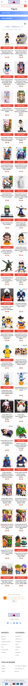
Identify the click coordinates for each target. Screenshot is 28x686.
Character (17, 652)
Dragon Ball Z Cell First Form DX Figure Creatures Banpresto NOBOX (7, 280)
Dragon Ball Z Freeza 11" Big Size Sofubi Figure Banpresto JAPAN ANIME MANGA (21, 196)
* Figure (3, 668)
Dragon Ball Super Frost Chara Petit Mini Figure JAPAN (21, 389)
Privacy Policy (4, 649)
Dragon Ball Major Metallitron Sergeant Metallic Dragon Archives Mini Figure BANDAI (7, 475)
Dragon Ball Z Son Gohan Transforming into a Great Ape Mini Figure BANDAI (7, 443)
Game (16, 644)
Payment (3, 639)
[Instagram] (7, 623)
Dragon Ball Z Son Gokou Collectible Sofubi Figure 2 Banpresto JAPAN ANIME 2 (21, 336)
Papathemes (22, 682)
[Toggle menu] (2, 2)
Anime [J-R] (18, 639)
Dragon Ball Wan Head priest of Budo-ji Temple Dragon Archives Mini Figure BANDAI (7, 167)
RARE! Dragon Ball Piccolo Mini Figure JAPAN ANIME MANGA (21, 224)
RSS (2, 647)
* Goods (3, 666)
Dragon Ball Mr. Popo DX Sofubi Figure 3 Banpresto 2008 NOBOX (7, 308)
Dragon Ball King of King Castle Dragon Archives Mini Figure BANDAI (21, 166)
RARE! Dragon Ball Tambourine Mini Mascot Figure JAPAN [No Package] (21, 446)
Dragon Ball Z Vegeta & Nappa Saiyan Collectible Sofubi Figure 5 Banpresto (7, 336)
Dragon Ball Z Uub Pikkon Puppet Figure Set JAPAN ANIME (21, 554)
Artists (17, 655)
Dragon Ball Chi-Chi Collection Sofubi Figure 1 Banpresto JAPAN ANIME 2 (21, 280)
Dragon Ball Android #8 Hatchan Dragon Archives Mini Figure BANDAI (21, 475)
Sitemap (3, 652)
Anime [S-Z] (18, 641)
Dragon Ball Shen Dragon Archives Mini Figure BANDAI (21, 139)
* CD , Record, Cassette (20, 666)
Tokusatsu (18, 647)
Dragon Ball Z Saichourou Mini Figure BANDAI (21, 416)
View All (16, 671)
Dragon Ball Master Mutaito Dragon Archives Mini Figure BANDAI (7, 195)
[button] (25, 24)
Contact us (4, 644)
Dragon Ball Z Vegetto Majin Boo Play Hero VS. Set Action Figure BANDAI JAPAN (21, 501)
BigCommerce (5, 682)
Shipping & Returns (6, 641)
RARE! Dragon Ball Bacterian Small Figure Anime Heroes (7, 251)
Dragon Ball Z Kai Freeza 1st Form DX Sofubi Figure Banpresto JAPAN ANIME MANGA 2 (21, 82)
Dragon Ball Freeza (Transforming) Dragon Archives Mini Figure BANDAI (7, 417)
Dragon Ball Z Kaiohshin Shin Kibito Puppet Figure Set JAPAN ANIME (7, 582)
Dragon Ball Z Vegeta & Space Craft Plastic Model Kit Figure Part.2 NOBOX (21, 53)
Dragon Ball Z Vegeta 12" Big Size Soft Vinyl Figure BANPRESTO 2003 (7, 52)
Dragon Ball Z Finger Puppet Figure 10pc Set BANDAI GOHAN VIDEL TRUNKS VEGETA (21, 362)
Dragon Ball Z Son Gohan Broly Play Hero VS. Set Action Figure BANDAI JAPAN (7, 526)
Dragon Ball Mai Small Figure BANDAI (7, 223)
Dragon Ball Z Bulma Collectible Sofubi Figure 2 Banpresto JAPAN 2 (7, 364)
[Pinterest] (20, 623)
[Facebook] (17, 623)
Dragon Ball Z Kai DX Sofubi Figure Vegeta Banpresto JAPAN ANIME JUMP (21, 249)
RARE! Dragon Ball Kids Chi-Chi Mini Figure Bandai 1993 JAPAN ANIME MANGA (7, 82)
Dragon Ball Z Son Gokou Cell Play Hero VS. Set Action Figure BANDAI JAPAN (7, 552)
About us (3, 636)
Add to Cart (7, 48)
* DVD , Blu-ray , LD (19, 668)
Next (14, 601)
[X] (11, 623)
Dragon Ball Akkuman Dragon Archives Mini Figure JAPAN (21, 305)
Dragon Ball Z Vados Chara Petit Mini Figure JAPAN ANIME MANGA (7, 392)
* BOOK (3, 671)
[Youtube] (14, 623)
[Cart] (26, 1)
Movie (16, 649)
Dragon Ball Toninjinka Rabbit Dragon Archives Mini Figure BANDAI (7, 139)
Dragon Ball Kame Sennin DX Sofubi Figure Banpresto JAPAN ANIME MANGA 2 (21, 111)
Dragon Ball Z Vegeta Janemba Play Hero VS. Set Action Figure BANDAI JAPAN (7, 501)
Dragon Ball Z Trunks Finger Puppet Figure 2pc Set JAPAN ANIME (21, 582)
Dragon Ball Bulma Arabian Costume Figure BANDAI (7, 110)
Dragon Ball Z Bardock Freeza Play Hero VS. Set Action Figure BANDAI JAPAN (21, 526)
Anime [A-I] (18, 636)
